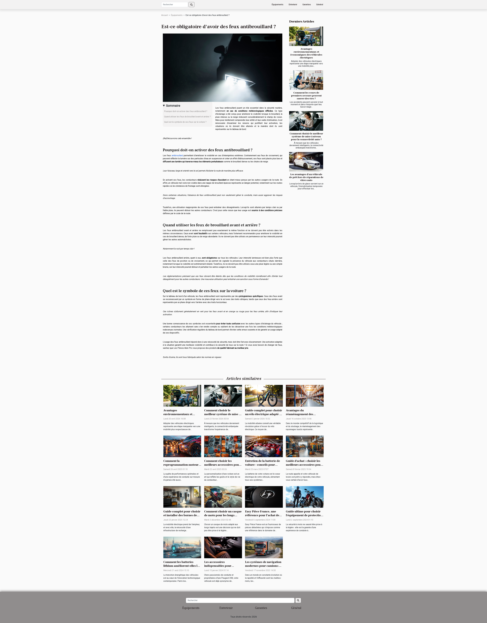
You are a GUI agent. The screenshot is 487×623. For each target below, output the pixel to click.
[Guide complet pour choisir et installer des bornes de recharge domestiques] (182, 497)
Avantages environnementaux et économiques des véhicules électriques (306, 53)
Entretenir (293, 4)
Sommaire (173, 105)
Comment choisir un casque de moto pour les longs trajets (223, 515)
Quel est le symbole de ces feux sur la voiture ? (185, 122)
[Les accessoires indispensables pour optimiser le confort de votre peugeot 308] (223, 547)
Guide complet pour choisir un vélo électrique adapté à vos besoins (263, 414)
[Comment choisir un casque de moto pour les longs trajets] (223, 497)
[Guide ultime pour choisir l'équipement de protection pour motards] (305, 497)
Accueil (164, 15)
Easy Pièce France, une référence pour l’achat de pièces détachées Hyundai (262, 515)
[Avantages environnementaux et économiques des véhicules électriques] (306, 36)
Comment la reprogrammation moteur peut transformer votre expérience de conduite (180, 466)
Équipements (277, 4)
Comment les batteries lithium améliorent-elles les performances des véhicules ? (182, 567)
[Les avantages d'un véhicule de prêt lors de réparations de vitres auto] (306, 161)
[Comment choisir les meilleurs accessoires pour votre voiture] (223, 446)
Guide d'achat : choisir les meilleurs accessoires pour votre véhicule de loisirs (304, 464)
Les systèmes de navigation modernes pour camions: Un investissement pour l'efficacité (263, 567)
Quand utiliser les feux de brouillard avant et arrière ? (187, 116)
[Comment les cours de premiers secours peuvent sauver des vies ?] (306, 80)
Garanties (306, 4)
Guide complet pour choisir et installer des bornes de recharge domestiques (181, 515)
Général (319, 4)
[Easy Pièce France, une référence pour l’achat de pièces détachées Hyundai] (264, 497)
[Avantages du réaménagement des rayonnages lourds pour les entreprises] (305, 395)
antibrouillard (177, 155)
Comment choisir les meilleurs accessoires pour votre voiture (222, 464)
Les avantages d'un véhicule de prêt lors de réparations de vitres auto (306, 177)
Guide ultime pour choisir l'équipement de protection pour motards (304, 515)
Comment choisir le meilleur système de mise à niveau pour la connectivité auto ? (306, 136)
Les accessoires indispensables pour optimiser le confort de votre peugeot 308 (219, 567)
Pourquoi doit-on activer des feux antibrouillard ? (185, 111)
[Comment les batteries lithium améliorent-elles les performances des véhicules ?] (182, 547)
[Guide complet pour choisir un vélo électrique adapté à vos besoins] (264, 395)
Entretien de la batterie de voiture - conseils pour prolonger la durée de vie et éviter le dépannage (263, 466)
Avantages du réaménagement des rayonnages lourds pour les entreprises (304, 416)
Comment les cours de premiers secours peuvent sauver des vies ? (306, 95)
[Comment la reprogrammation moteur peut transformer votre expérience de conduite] (182, 446)
